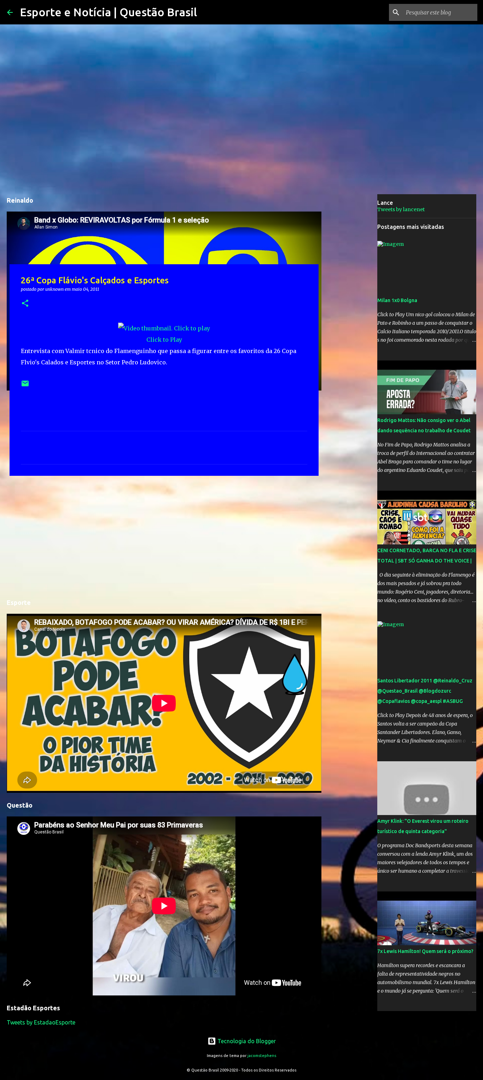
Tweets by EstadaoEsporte (41, 1022)
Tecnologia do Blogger (246, 1041)
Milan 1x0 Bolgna (397, 300)
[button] (25, 303)
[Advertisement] (164, 535)
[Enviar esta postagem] (25, 386)
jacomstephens (262, 1055)
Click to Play (164, 339)
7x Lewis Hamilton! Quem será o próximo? (425, 951)
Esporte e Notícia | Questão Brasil (108, 12)
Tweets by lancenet (401, 209)
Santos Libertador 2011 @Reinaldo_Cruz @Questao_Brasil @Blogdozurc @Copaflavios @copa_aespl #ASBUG (424, 691)
